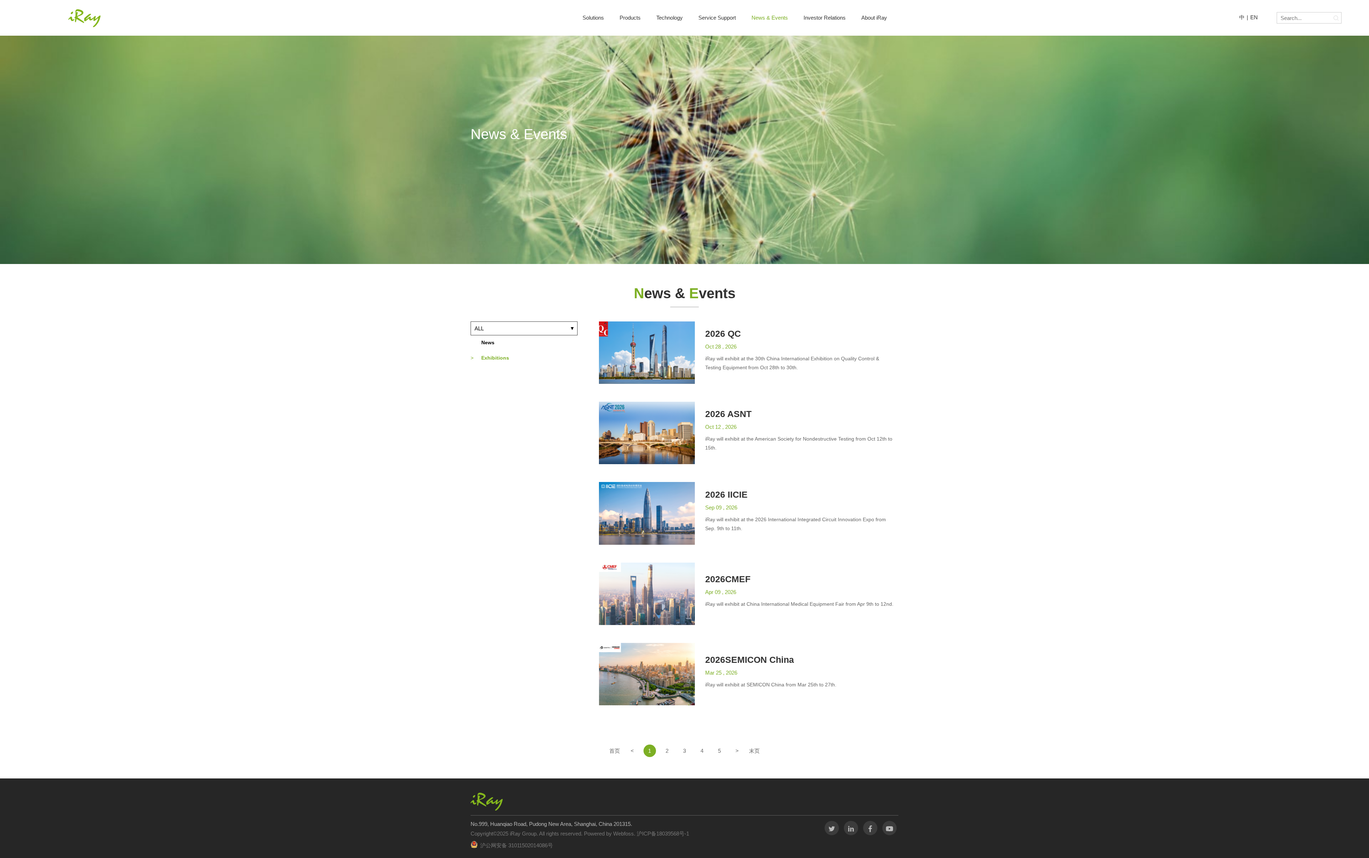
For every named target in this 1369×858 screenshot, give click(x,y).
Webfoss (623, 834)
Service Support (717, 18)
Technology (669, 18)
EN (1254, 17)
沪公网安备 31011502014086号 (516, 845)
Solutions (593, 18)
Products (630, 18)
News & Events (770, 18)
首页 (614, 751)
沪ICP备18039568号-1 (662, 834)
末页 (754, 751)
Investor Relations (825, 18)
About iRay (874, 18)
